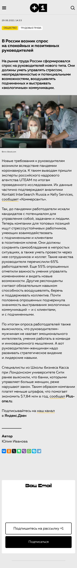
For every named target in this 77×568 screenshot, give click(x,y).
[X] (14, 451)
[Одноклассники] (9, 451)
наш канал (46, 411)
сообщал (57, 396)
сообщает (10, 199)
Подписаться (38, 542)
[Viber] (24, 451)
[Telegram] (39, 451)
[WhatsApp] (29, 451)
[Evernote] (19, 451)
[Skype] (34, 451)
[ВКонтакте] (4, 451)
